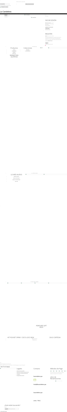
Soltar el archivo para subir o (20, 2)
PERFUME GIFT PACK (41, 326)
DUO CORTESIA (55, 337)
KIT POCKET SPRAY (14, 337)
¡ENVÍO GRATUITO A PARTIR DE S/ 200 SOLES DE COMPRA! (10, 13)
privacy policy (50, 40)
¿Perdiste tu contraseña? (49, 27)
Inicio (5, 355)
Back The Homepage (5, 366)
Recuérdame (48, 25)
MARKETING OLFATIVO (14, 56)
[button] (45, 45)
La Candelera (5, 12)
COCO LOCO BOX (28, 337)
